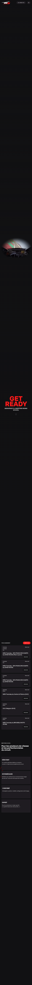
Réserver (26, 656)
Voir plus (26, 643)
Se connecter (21, 2)
